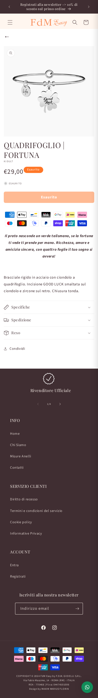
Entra (14, 565)
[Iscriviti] (77, 609)
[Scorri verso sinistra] (37, 404)
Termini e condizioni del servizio (36, 510)
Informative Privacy (26, 533)
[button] (10, 22)
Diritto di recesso (24, 499)
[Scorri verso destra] (60, 404)
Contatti (17, 467)
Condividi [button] (17, 348)
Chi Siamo (18, 445)
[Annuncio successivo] (88, 6)
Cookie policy (21, 522)
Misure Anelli (20, 456)
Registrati (18, 576)
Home (15, 433)
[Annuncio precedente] (9, 6)
